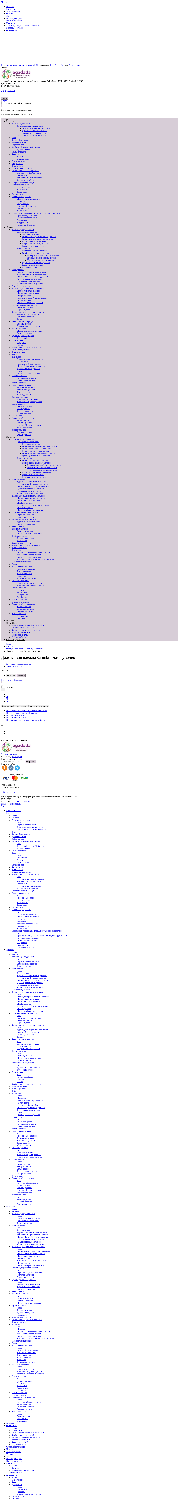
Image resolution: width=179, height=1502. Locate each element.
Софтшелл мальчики (31, 444)
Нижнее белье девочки (22, 385)
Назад (14, 815)
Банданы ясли (23, 204)
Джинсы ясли (23, 159)
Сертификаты (18, 1496)
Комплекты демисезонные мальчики (38, 453)
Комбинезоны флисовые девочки (32, 274)
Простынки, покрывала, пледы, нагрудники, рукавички (37, 213)
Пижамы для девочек (26, 378)
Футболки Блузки (25, 338)
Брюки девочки (24, 324)
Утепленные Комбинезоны (29, 173)
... (7, 119)
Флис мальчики (18, 479)
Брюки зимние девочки (32, 265)
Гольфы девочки (24, 413)
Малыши (10, 121)
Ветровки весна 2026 (21, 632)
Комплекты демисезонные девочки (37, 239)
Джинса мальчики (20, 529)
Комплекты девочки (21, 350)
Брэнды (15, 1482)
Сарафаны (21, 343)
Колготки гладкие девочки (29, 399)
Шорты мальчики (19, 548)
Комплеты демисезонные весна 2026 (28, 625)
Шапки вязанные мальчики (29, 500)
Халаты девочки (19, 383)
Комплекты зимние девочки (34, 251)
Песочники (22, 175)
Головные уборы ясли (21, 196)
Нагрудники (22, 222)
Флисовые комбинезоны (28, 180)
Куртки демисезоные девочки (35, 241)
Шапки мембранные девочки (30, 302)
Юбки (14, 354)
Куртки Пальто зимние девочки (36, 262)
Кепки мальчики (24, 606)
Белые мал (21, 590)
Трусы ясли (22, 192)
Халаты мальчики (19, 599)
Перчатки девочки (25, 307)
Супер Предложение (15, 639)
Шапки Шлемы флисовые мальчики (33, 486)
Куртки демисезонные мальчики (36, 449)
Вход (63, 65)
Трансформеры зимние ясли (34, 133)
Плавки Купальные (20, 602)
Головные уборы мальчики (24, 604)
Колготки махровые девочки (29, 401)
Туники (20, 319)
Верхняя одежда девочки (23, 229)
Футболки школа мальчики (29, 555)
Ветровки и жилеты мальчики (35, 451)
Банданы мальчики (25, 609)
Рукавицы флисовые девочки (30, 279)
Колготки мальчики (20, 581)
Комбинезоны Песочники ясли (25, 171)
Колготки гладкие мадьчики (29, 583)
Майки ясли (22, 189)
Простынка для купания (27, 215)
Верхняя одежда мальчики (23, 439)
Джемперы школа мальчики (29, 557)
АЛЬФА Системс (22, 801)
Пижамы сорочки (19, 376)
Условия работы (13, 11)
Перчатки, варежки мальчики (25, 512)
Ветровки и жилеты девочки (35, 244)
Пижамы (15, 564)
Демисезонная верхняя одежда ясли (33, 135)
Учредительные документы (29, 1494)
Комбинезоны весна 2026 (23, 628)
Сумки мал (22, 618)
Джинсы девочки (24, 333)
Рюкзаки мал (22, 616)
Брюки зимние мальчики (33, 474)
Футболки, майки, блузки (23, 335)
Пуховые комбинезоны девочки (41, 258)
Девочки (10, 227)
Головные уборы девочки (23, 418)
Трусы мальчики (24, 571)
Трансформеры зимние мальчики (42, 470)
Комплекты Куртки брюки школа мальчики (36, 559)
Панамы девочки (24, 423)
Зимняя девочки (24, 248)
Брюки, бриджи (19, 526)
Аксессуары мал (19, 614)
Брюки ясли (17, 154)
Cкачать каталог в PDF (28, 65)
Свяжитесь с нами (9, 754)
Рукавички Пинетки (26, 225)
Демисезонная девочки (27, 232)
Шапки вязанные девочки (28, 293)
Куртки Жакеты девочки (28, 314)
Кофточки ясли (18, 145)
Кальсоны (21, 576)
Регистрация (74, 65)
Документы (17, 1484)
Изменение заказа (14, 21)
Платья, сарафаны (20, 340)
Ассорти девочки (24, 406)
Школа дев (16, 357)
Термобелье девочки (21, 286)
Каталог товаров (13, 9)
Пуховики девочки (30, 267)
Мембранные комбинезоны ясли (36, 128)
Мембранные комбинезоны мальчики (44, 465)
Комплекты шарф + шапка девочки (32, 298)
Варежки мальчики (25, 517)
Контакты (10, 23)
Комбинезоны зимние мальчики (36, 463)
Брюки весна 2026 (20, 635)
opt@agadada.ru (8, 90)
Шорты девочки (19, 352)
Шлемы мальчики (25, 507)
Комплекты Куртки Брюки (29, 364)
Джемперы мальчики (26, 524)
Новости (10, 6)
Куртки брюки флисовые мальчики (32, 482)
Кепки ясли (22, 211)
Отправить (30, 762)
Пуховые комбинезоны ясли (34, 130)
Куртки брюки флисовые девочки (32, 272)
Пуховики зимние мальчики (34, 477)
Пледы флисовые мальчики (29, 491)
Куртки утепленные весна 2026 (26, 630)
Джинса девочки (19, 328)
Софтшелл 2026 (19, 637)
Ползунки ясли (18, 161)
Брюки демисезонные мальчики (36, 456)
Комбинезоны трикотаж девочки (26, 347)
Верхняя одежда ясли (21, 123)
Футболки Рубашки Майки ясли (26, 147)
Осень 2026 (11, 623)
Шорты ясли (17, 166)
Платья (20, 345)
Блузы (19, 371)
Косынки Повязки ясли (27, 206)
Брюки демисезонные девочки (35, 246)
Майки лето (22, 540)
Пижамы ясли (18, 194)
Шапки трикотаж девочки (28, 291)
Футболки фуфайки (25, 538)
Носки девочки (18, 404)
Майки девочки (24, 394)
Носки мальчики (19, 588)
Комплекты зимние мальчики (35, 460)
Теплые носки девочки (27, 411)
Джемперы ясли (19, 142)
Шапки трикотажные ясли (28, 199)
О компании (11, 30)
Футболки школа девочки (28, 368)
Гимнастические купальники (30, 359)
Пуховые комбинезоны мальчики (42, 467)
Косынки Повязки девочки (29, 425)
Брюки (20, 156)
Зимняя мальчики (24, 458)
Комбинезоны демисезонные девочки (39, 236)
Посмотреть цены (14, 18)
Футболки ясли (23, 149)
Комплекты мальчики (21, 543)
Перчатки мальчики (25, 515)
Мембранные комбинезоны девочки (43, 255)
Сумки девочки (24, 434)
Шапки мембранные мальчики (30, 510)
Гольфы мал (22, 597)
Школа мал (16, 550)
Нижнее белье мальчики (22, 566)
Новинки (10, 621)
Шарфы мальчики (25, 503)
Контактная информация (23, 1470)
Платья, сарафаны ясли (22, 168)
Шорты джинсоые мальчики (29, 533)
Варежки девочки (25, 310)
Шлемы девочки (24, 300)
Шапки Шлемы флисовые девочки (32, 277)
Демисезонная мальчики (28, 441)
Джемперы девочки (25, 317)
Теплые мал (22, 592)
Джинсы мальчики (25, 531)
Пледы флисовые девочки (28, 281)
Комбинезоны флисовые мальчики (32, 484)
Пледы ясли (22, 220)
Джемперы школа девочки (28, 373)
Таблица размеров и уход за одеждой (22, 25)
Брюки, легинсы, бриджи (23, 321)
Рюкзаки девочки (24, 432)
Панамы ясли (23, 208)
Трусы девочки (23, 392)
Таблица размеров (14, 1473)
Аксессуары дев (19, 430)
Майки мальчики (24, 573)
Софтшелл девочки (30, 234)
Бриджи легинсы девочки (28, 326)
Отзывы (15, 1499)
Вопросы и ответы (14, 28)
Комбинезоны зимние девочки (35, 253)
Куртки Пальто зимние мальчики (36, 472)
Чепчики (21, 201)
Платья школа (23, 361)
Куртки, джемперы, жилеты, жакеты (28, 312)
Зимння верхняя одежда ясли (30, 126)
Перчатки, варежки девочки (24, 305)
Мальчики (10, 437)
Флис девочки (18, 269)
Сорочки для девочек (26, 380)
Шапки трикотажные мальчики (31, 498)
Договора (21, 1491)
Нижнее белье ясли (20, 185)
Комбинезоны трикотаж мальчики (27, 545)
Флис (14, 138)
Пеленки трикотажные (27, 218)
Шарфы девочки (24, 295)
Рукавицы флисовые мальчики (30, 489)
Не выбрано (55, 65)
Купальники (17, 416)
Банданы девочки (24, 427)
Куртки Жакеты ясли (21, 140)
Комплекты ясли (19, 152)
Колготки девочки (20, 397)
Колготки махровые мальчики (30, 585)
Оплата (9, 14)
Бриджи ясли (17, 163)
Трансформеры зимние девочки (41, 260)
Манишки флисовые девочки (30, 284)
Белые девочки (23, 409)
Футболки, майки (19, 536)
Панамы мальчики (25, 611)
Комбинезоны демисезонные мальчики (39, 446)
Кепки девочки (23, 420)
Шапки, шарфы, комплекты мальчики (28, 496)
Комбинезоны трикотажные (29, 178)
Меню (4, 2)
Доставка (10, 16)
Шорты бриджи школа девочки (31, 366)
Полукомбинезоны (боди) (23, 182)
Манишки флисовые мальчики (30, 493)
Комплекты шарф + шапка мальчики (33, 505)
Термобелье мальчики (21, 562)
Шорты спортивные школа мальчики (33, 552)
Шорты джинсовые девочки (29, 331)
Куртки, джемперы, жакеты (24, 519)
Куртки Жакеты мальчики (28, 522)
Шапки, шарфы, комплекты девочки (28, 288)
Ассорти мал (22, 595)
